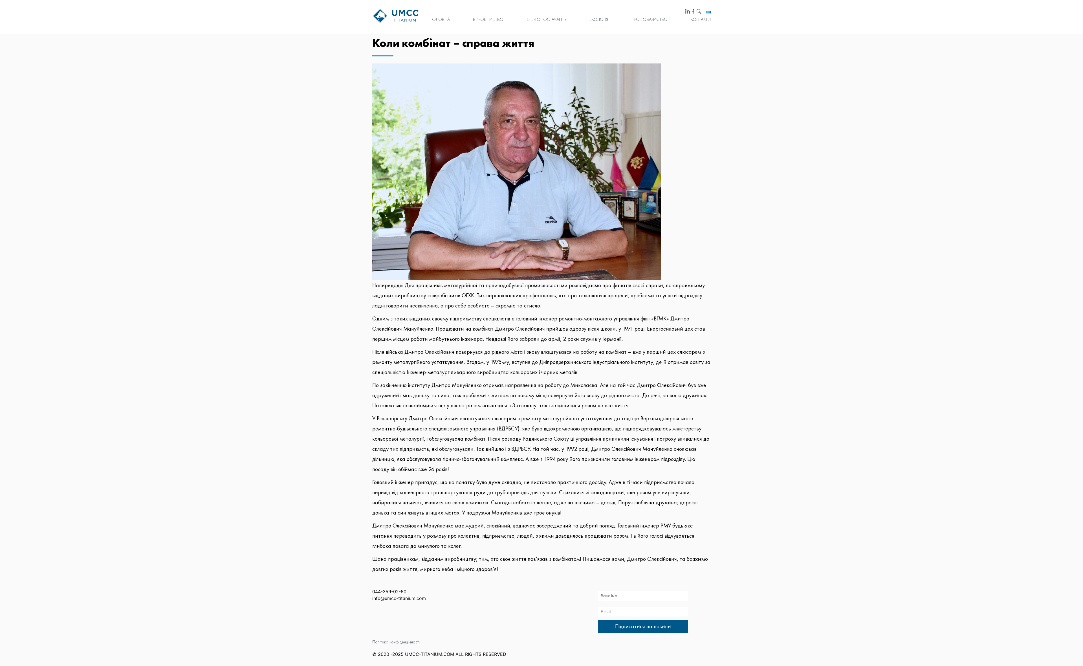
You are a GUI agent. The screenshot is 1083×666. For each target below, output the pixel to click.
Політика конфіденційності (396, 642)
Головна (440, 19)
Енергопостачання (547, 19)
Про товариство (649, 19)
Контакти (701, 19)
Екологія (599, 19)
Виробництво (488, 19)
